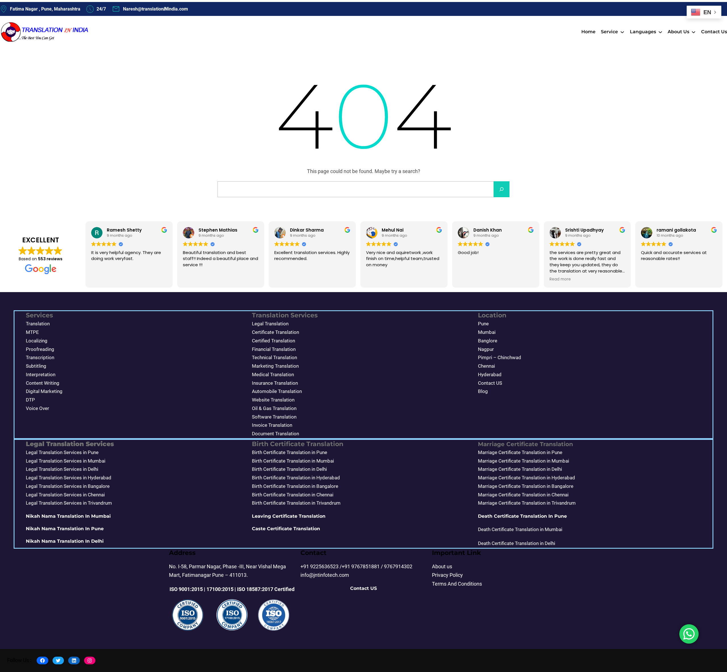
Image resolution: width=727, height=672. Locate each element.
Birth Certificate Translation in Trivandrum (296, 503)
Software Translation (274, 417)
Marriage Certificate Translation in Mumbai (523, 461)
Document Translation (275, 433)
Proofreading (40, 349)
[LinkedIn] (74, 660)
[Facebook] (42, 660)
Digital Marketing (44, 391)
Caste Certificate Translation (286, 528)
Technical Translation (274, 357)
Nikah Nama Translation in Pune (65, 528)
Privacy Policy (447, 575)
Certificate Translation (275, 332)
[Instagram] (90, 660)
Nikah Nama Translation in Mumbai (68, 516)
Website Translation (273, 400)
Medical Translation (273, 374)
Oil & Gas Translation (274, 408)
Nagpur (486, 349)
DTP (30, 400)
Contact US (490, 383)
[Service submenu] (622, 32)
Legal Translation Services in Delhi (62, 469)
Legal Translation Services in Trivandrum (69, 503)
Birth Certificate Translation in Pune (289, 452)
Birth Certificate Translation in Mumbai (293, 461)
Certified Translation (273, 341)
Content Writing (42, 383)
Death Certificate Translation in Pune (522, 516)
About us (442, 566)
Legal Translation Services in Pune (62, 452)
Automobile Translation (277, 391)
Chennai (486, 366)
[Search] (501, 189)
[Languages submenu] (660, 32)
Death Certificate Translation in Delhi (516, 543)
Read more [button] (560, 279)
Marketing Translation (275, 366)
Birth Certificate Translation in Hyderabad (296, 477)
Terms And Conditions (457, 584)
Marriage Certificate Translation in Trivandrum (527, 503)
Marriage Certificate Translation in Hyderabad (526, 477)
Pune (483, 323)
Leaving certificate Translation (288, 516)
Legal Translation (270, 323)
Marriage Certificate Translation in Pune (520, 452)
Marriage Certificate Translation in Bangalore (525, 486)
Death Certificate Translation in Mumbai (520, 529)
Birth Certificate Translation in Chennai (292, 495)
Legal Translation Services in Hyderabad (68, 477)
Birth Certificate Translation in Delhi (289, 469)
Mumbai (487, 332)
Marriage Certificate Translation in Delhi (520, 469)
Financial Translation (274, 349)
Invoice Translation (272, 425)
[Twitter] (58, 660)
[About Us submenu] (693, 32)
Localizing (36, 341)
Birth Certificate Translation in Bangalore (295, 486)
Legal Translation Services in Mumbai (65, 461)
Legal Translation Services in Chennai (65, 495)
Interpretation (40, 374)
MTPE (32, 332)
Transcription (40, 357)
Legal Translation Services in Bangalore (68, 486)
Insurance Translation (275, 383)
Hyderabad (490, 374)
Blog (483, 391)
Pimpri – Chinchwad (499, 357)
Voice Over (37, 408)
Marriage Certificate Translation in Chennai (523, 495)
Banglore (487, 341)
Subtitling (36, 366)
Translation (38, 323)
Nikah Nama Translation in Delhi (65, 541)
